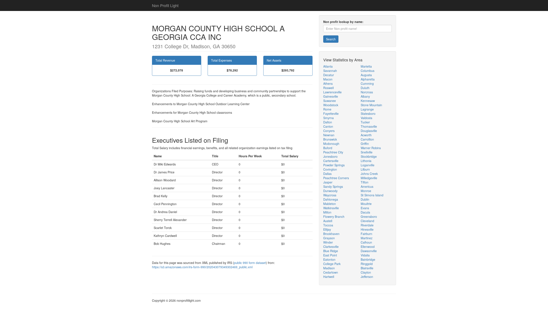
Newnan (328, 135)
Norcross (367, 92)
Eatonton (329, 259)
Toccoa (328, 225)
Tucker (365, 122)
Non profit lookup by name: (343, 22)
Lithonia (366, 161)
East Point (330, 255)
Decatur (328, 75)
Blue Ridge (330, 251)
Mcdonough (331, 143)
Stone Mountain (371, 105)
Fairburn (366, 234)
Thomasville (369, 126)
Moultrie (366, 203)
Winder (328, 242)
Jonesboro (330, 156)
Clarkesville (331, 246)
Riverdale (367, 225)
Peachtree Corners (336, 178)
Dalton (327, 122)
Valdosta (366, 118)
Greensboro (369, 216)
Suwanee (329, 100)
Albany (365, 96)
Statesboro (368, 113)
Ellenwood (368, 246)
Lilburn (365, 169)
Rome (327, 109)
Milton (327, 212)
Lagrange (367, 109)
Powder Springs (334, 165)
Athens (328, 83)
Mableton (329, 203)
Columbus (367, 70)
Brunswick (330, 139)
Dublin (365, 199)
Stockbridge (369, 156)
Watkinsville (331, 208)
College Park (332, 264)
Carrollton (367, 139)
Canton (328, 126)
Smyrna (328, 118)
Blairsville (367, 268)
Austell (327, 221)
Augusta (366, 75)
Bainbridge (368, 259)
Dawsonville (369, 251)
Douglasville (369, 131)
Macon (327, 79)
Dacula (365, 212)
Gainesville (330, 96)
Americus (367, 186)
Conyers (329, 131)
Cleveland (367, 221)
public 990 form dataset (250, 263)
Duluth (365, 88)
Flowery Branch (333, 216)
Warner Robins (371, 148)
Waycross (329, 195)
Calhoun (366, 242)
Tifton (364, 182)
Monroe (366, 191)
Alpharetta (368, 79)
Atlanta (328, 66)
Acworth (366, 135)
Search (331, 39)
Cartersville (330, 161)
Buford (327, 148)
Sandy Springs (333, 186)
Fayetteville (331, 113)
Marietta (366, 66)
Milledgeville (369, 178)
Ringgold (367, 264)
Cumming (367, 83)
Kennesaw (368, 100)
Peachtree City (333, 152)
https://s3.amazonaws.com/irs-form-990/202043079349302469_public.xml (202, 267)
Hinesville (367, 229)
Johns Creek (369, 173)
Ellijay (327, 229)
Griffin (365, 143)
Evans (365, 208)
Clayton (366, 272)
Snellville (366, 152)
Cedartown (330, 272)
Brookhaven (331, 234)
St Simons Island (372, 195)
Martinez (366, 238)
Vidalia (365, 255)
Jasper (327, 182)
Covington (330, 169)
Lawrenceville (332, 92)
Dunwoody (330, 191)
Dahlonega (330, 199)
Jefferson (367, 276)
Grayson (329, 238)
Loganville (367, 165)
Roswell (328, 88)
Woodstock (330, 105)
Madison (329, 268)
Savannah (330, 70)
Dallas (327, 173)
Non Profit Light (165, 5)
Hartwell (328, 276)
